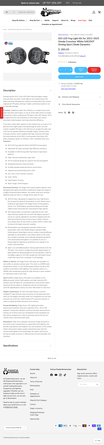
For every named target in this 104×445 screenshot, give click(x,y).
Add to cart (81, 70)
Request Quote (94, 70)
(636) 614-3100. (11, 407)
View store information (68, 89)
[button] (99, 12)
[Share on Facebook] (69, 113)
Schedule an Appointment (52, 24)
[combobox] (19, 12)
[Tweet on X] (65, 113)
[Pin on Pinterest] (73, 113)
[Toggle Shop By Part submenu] (41, 20)
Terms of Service (36, 381)
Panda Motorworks (13, 437)
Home (4, 29)
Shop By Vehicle (18, 20)
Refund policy (35, 386)
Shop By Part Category (38, 400)
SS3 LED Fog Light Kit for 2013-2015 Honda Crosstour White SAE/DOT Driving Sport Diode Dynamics (20, 29)
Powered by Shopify (24, 437)
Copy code (78, 3)
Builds (47, 20)
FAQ (90, 20)
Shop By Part (35, 20)
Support (55, 20)
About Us (64, 20)
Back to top (52, 358)
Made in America (36, 408)
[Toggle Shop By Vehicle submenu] (26, 20)
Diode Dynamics (63, 35)
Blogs (73, 20)
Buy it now (79, 77)
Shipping (61, 53)
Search (32, 373)
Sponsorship (34, 419)
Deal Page (82, 20)
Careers (33, 404)
